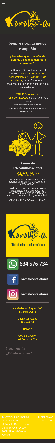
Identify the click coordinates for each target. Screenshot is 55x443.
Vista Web (47, 420)
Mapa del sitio (11, 420)
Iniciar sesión (45, 417)
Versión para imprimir (16, 417)
